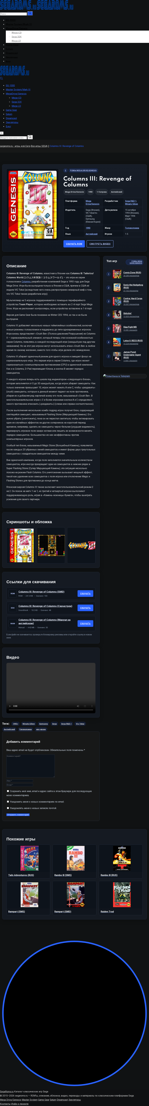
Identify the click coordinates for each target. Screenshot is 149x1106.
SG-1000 (11, 20)
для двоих (41, 729)
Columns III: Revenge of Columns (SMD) (41, 591)
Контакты (5, 1103)
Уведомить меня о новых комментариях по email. (37, 801)
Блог (8, 61)
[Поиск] (1, 79)
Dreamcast (12, 53)
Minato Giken (131, 204)
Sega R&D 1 (130, 201)
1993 (88, 228)
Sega (54, 724)
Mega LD (16, 41)
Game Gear (12, 45)
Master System (30, 1099)
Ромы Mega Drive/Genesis (83, 170)
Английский (91, 234)
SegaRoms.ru (7, 1091)
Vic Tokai (80, 724)
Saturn (9, 49)
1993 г (15, 724)
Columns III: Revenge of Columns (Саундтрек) (45, 606)
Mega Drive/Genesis (74, 192)
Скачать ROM (74, 244)
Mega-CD (17, 33)
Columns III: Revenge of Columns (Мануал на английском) (44, 621)
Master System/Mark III (19, 24)
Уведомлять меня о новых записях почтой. (33, 808)
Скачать (85, 593)
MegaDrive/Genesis (17, 29)
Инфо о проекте (20, 1103)
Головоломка (132, 228)
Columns (26, 281)
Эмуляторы (12, 57)
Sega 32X (17, 37)
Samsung (43, 724)
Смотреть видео (100, 244)
